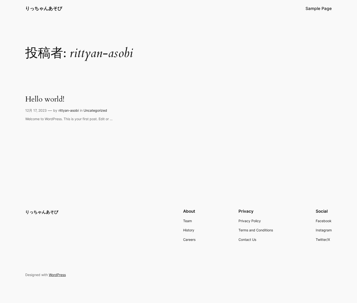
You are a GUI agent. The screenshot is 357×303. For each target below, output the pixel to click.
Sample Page (319, 8)
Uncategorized (95, 110)
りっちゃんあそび (43, 8)
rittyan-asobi (69, 110)
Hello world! (44, 99)
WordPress (57, 275)
